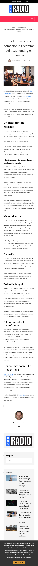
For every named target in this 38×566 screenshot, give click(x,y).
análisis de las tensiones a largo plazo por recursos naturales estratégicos (25, 481)
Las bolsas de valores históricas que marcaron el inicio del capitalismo (24, 531)
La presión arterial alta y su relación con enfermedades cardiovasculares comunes (25, 517)
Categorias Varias (19, 37)
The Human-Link (24, 406)
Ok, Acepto (19, 562)
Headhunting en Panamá (11, 406)
